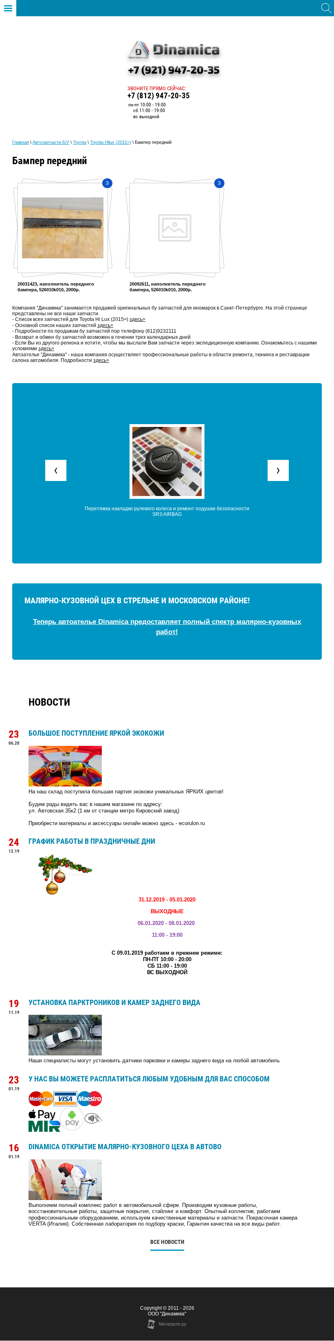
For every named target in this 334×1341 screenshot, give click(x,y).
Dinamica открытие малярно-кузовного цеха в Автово (125, 1146)
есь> (140, 319)
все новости (167, 1242)
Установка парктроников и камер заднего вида (114, 1002)
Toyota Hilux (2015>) (110, 142)
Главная (20, 142)
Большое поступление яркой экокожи (96, 733)
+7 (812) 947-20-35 (158, 95)
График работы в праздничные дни (92, 841)
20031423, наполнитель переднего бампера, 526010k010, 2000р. (56, 287)
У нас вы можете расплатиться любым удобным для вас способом (149, 1079)
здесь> (105, 325)
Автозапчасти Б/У (51, 142)
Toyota (79, 142)
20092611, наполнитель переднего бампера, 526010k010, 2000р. (168, 287)
